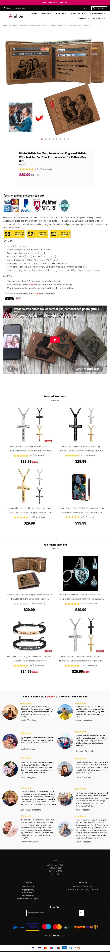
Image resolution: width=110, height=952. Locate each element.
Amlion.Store (59, 935)
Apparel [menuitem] (82, 18)
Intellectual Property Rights (28, 898)
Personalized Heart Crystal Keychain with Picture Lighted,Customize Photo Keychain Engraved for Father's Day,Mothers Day (81, 599)
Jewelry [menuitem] (59, 13)
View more (55, 400)
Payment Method (55, 870)
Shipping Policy (28, 889)
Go (81, 912)
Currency (18, 8)
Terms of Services (28, 895)
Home (5, 25)
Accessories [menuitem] (96, 13)
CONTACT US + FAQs (55, 864)
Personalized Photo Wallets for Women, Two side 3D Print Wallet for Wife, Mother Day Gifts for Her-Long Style (81, 512)
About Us (55, 873)
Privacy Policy (27, 892)
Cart (100, 8)
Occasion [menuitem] (98, 18)
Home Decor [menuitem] (77, 13)
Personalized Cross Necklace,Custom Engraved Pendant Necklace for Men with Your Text (29, 450)
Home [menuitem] (34, 13)
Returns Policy (28, 886)
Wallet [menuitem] (45, 13)
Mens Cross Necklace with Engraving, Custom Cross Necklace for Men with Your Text (81, 450)
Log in (85, 8)
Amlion (22, 164)
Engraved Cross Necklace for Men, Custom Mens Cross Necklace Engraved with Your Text (29, 512)
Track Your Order (55, 867)
